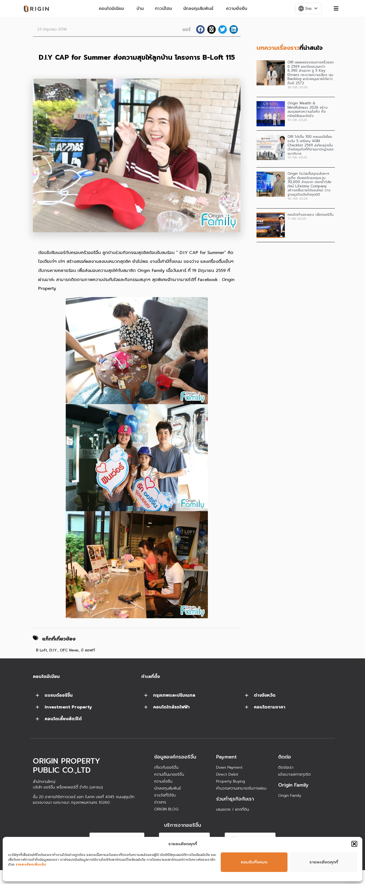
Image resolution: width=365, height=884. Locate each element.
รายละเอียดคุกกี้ (323, 862)
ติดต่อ (284, 757)
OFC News (69, 650)
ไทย (308, 8)
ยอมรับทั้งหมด (254, 862)
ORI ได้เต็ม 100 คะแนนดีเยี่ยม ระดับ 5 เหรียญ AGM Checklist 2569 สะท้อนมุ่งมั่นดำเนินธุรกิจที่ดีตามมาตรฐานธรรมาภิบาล (311, 145)
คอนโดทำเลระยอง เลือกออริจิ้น (310, 214)
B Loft (41, 650)
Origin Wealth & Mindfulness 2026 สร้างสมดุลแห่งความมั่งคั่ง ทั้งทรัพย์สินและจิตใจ (308, 109)
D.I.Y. (53, 650)
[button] (354, 844)
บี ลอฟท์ (88, 650)
